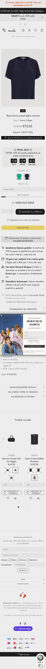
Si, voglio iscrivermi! (34, 346)
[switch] (40, 665)
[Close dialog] (44, 315)
